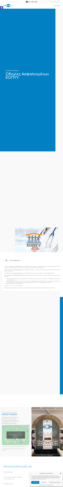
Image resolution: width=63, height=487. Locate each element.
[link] (1, 7)
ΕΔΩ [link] (54, 287)
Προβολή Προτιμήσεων (54, 482)
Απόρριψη (43, 482)
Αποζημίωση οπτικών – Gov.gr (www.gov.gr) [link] (13, 285)
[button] (60, 473)
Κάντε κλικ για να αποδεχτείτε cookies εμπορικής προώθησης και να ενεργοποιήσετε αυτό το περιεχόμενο (16, 435)
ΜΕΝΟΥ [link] (56, 5)
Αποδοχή (35, 482)
